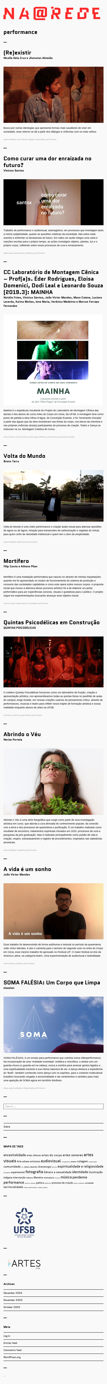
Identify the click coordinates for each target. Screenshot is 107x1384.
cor (22, 1167)
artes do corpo (21, 437)
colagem (82, 1161)
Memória (42, 437)
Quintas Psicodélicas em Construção (51, 622)
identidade (40, 139)
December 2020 (12, 1293)
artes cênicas (22, 139)
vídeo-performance (30, 1187)
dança (5, 1088)
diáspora (31, 139)
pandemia (29, 253)
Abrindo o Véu (22, 734)
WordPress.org (12, 1357)
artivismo (7, 715)
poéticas (48, 1183)
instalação (32, 603)
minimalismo (49, 1177)
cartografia (66, 1162)
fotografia (21, 850)
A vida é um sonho (27, 869)
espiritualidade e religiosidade (21, 1088)
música (66, 1177)
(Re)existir (17, 52)
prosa (76, 1183)
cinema (73, 1161)
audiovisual (8, 253)
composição (92, 1162)
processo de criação (67, 437)
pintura (27, 1183)
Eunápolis (6, 1173)
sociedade (89, 1183)
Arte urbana (23, 1161)
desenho (33, 1166)
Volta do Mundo (24, 456)
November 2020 (12, 1300)
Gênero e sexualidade (57, 1172)
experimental (19, 253)
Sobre (6, 1126)
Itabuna (29, 1177)
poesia (33, 1183)
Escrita (54, 1167)
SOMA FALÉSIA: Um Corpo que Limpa (51, 982)
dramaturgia (33, 437)
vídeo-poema (42, 1187)
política (40, 1182)
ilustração (96, 1172)
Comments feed (12, 1350)
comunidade (12, 1166)
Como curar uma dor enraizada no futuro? (47, 161)
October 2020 (11, 1307)
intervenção (19, 1177)
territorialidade (13, 1187)
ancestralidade (9, 139)
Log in (6, 1336)
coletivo (15, 715)
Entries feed (10, 1343)
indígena (7, 1177)
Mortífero (16, 561)
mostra (57, 1178)
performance (51, 139)
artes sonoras (73, 1155)
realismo (81, 1183)
